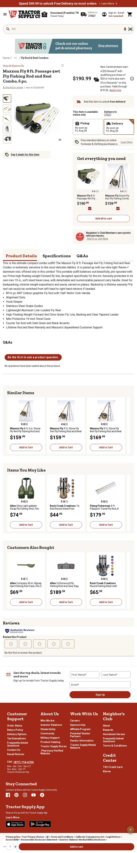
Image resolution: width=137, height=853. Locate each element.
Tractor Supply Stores (53, 746)
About (106, 725)
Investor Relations (51, 724)
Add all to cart (103, 218)
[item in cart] (130, 14)
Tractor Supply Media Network (83, 746)
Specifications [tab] (57, 255)
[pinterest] (16, 795)
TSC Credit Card (113, 767)
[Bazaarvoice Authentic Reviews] (20, 631)
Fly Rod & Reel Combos (35, 57)
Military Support (50, 737)
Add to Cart (26, 447)
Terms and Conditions (62, 837)
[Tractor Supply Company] (25, 14)
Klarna (107, 771)
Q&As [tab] (82, 255)
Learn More (107, 3)
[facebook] (8, 795)
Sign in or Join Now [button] (97, 238)
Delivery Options (17, 734)
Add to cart (76, 846)
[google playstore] (40, 824)
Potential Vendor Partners (80, 735)
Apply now (115, 90)
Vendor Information (81, 740)
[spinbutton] (10, 846)
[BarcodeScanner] (130, 29)
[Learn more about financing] (132, 78)
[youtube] (33, 795)
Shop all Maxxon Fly (13, 65)
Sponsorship (77, 724)
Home (6, 57)
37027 (107, 114)
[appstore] (15, 824)
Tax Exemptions (16, 738)
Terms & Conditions (115, 745)
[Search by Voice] (125, 29)
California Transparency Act (89, 837)
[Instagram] (25, 795)
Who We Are (47, 720)
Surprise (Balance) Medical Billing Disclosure (82, 840)
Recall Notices (15, 754)
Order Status (14, 725)
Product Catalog (50, 742)
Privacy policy (13, 837)
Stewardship (47, 729)
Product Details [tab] (21, 255)
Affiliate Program (80, 729)
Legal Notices (113, 837)
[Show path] (15, 57)
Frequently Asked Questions (17, 744)
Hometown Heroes (114, 734)
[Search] (8, 29)
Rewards (108, 729)
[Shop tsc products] (68, 46)
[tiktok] (42, 795)
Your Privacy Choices (33, 837)
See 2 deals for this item (25, 154)
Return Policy (15, 729)
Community (47, 733)
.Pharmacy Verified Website (51, 752)
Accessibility (12, 840)
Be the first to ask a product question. (33, 357)
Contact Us (13, 749)
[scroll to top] (130, 829)
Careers (75, 720)
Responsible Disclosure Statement (39, 840)
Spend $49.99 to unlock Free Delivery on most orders (58, 3)
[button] (116, 3)
